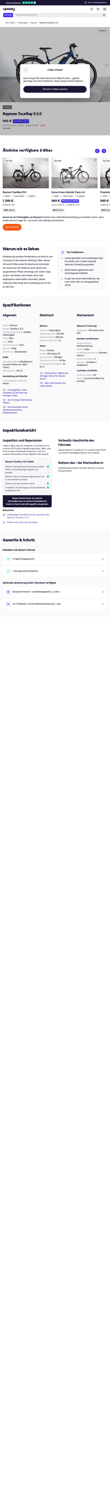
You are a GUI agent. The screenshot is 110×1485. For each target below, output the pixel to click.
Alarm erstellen (12, 227)
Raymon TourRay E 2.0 (49, 23)
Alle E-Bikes (10, 23)
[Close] (57, 2)
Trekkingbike (23, 23)
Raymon (33, 23)
